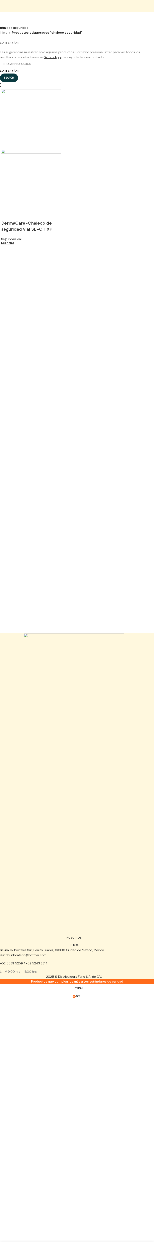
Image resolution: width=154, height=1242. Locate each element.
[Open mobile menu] (149, 6)
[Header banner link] (77, 621)
